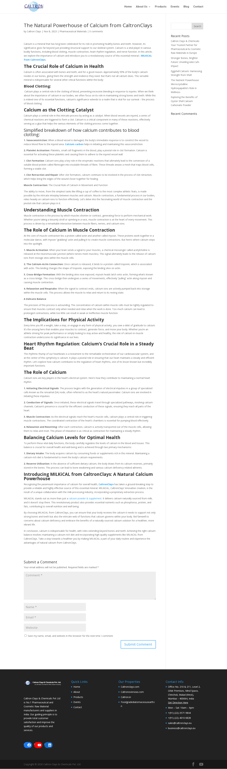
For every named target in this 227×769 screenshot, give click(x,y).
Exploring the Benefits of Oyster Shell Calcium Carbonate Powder (184, 101)
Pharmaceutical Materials (73, 31)
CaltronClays (106, 484)
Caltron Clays (34, 31)
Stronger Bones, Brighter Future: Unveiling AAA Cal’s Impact (185, 62)
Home (128, 6)
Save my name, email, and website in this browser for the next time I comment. (70, 635)
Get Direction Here (178, 702)
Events (175, 6)
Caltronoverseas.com (132, 691)
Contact (198, 6)
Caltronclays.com (130, 686)
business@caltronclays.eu (181, 728)
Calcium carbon (74, 144)
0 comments (96, 31)
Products (161, 6)
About (76, 691)
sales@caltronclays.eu (180, 723)
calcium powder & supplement (85, 498)
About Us (141, 6)
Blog (186, 6)
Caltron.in (126, 697)
